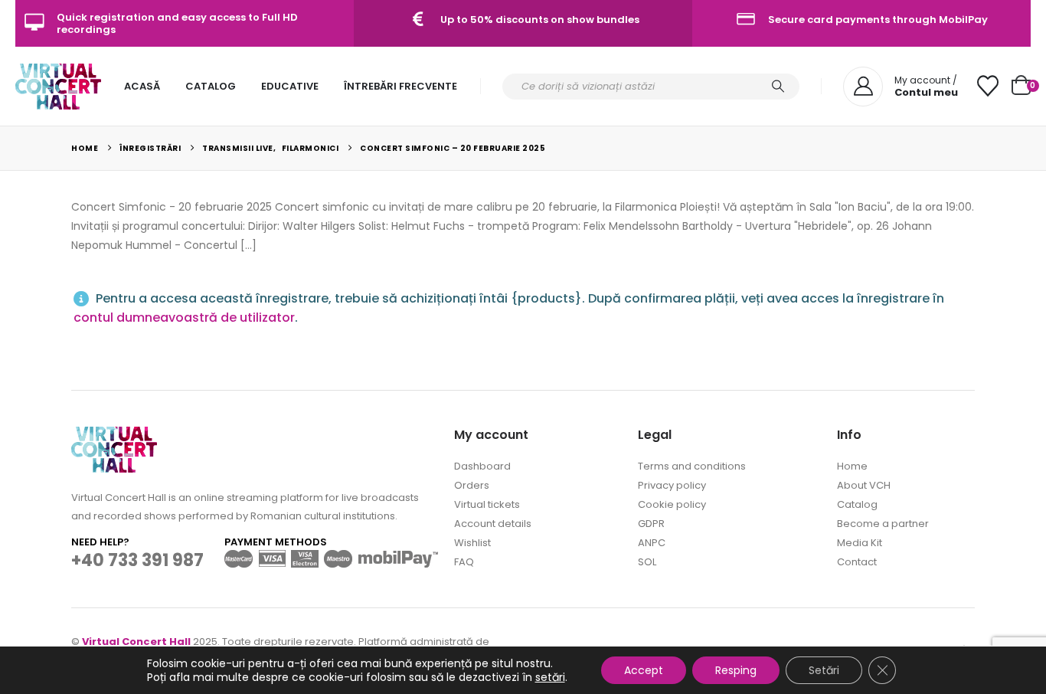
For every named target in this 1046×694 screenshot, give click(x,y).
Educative (290, 86)
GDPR (651, 523)
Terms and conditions (692, 466)
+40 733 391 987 (137, 560)
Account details (492, 523)
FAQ (464, 562)
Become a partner (883, 523)
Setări (824, 670)
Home (852, 466)
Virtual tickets (487, 504)
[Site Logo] (58, 87)
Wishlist (472, 542)
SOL (647, 562)
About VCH (864, 485)
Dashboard (482, 466)
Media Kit (859, 542)
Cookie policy (672, 504)
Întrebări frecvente (400, 86)
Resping (736, 670)
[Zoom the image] (114, 435)
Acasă (142, 86)
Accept (643, 670)
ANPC (651, 542)
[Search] (778, 87)
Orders (471, 485)
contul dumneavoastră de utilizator (184, 317)
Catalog (210, 86)
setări (550, 677)
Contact (857, 562)
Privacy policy (672, 485)
